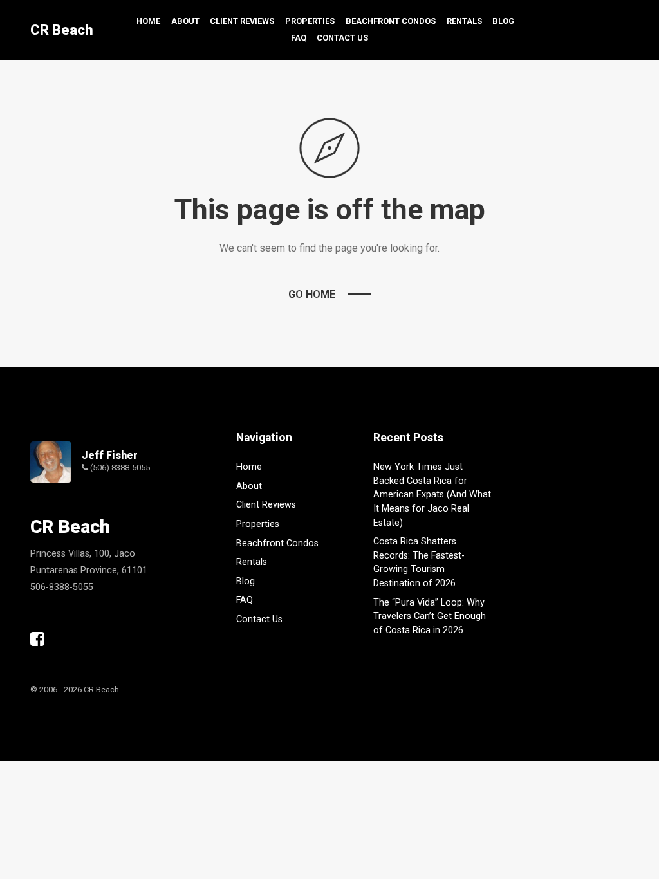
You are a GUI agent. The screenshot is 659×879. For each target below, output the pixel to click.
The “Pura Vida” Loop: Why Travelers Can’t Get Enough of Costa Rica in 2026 (429, 616)
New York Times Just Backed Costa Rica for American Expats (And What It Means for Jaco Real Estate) (432, 494)
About (185, 21)
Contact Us (342, 37)
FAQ (298, 37)
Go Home (311, 294)
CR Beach (61, 30)
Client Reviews (242, 21)
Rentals (464, 21)
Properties (310, 21)
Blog (503, 21)
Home (148, 21)
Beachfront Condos (391, 21)
